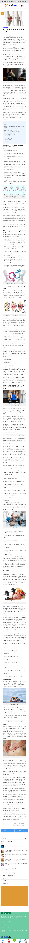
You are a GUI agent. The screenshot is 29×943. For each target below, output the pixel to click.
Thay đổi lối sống (9, 138)
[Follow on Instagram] (5, 937)
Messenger (3, 942)
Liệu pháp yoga (9, 140)
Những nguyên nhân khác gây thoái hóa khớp (13, 128)
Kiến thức (5, 27)
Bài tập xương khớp (7, 873)
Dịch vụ (4, 878)
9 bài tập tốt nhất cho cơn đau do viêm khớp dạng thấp (16, 864)
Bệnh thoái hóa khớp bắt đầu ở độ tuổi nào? (13, 130)
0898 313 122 (4, 932)
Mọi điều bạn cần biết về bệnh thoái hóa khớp (8, 830)
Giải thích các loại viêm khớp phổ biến (21, 830)
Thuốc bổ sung (9, 139)
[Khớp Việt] (14, 5)
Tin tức (4, 883)
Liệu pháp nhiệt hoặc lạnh (10, 134)
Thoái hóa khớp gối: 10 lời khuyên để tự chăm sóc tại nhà (16, 851)
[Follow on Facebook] (2, 937)
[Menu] (2, 6)
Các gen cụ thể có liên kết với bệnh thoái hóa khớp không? (14, 127)
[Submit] (24, 838)
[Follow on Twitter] (7, 937)
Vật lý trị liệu (8, 135)
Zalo (20, 942)
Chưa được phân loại (8, 875)
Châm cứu (8, 142)
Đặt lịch (26, 942)
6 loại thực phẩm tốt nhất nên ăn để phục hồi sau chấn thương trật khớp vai (16, 860)
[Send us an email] (9, 937)
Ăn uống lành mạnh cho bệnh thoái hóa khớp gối (16, 855)
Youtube (8, 942)
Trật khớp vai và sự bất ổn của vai (13, 846)
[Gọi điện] (14, 940)
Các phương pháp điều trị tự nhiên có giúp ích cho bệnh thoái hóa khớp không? (14, 132)
